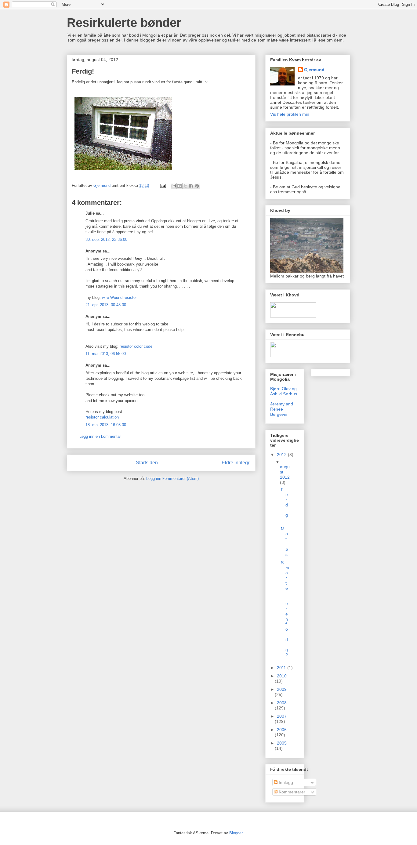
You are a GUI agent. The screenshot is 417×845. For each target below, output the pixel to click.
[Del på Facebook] (191, 186)
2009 (282, 689)
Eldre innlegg (236, 462)
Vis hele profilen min (289, 114)
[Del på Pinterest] (197, 186)
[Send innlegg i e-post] (162, 185)
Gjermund (314, 69)
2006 (282, 729)
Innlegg (285, 782)
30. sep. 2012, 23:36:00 (106, 239)
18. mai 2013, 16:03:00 (105, 424)
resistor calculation (102, 417)
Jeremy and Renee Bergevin (281, 409)
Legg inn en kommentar (100, 436)
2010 (282, 675)
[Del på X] (185, 186)
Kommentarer (291, 791)
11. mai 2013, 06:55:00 (105, 353)
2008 (282, 702)
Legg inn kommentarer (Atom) (172, 478)
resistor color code (136, 346)
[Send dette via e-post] (174, 186)
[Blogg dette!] (179, 186)
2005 (282, 743)
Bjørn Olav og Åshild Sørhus (283, 391)
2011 (282, 667)
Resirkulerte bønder (124, 22)
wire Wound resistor (119, 297)
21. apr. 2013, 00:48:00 (105, 305)
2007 (282, 716)
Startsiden (147, 462)
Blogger (235, 833)
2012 (282, 454)
